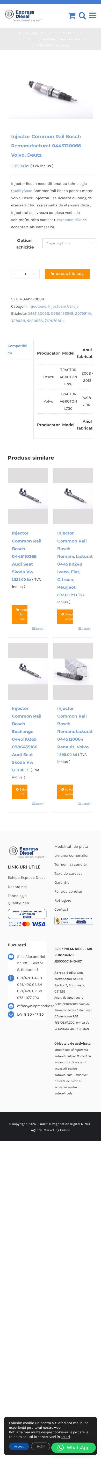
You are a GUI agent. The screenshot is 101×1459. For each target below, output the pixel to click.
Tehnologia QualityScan (18, 899)
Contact (61, 909)
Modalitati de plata (71, 846)
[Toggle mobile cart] (71, 15)
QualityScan (21, 190)
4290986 (35, 320)
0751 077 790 (28, 997)
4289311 (18, 320)
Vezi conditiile (69, 219)
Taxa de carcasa (68, 873)
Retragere (62, 900)
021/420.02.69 (29, 991)
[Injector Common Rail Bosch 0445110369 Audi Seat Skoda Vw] (28, 496)
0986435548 (62, 313)
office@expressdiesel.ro (32, 1006)
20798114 (83, 313)
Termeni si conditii (70, 864)
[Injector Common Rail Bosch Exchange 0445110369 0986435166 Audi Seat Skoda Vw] (28, 671)
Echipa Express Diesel (27, 877)
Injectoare (37, 306)
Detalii (40, 629)
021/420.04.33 (29, 978)
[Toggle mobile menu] (93, 15)
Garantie (61, 882)
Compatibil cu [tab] (17, 349)
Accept (19, 1446)
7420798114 (54, 320)
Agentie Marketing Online (50, 1130)
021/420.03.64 (29, 984)
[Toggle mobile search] (82, 15)
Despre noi (17, 886)
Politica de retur (68, 891)
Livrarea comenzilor (71, 855)
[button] (73, 1448)
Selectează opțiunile (69, 617)
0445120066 (38, 313)
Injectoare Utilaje (63, 306)
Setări (40, 1446)
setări (65, 1437)
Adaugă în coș (70, 274)
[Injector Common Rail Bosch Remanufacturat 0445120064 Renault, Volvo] (73, 671)
